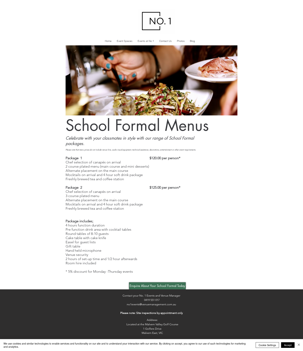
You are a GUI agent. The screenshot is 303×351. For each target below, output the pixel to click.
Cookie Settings (267, 345)
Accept (288, 345)
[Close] (299, 345)
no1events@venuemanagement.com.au (151, 304)
